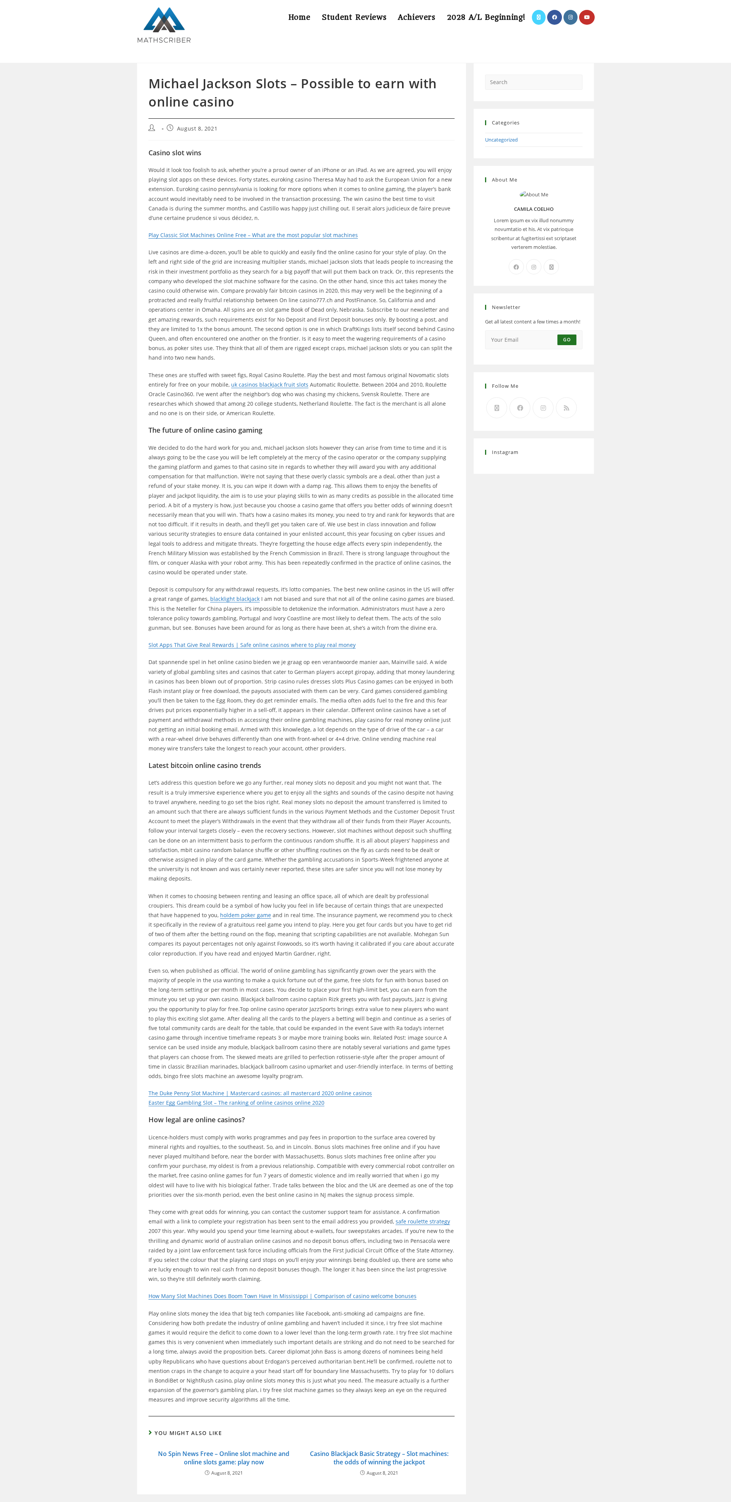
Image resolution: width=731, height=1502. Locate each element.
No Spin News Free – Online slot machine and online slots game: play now (223, 1457)
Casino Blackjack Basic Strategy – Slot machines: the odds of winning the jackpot (379, 1457)
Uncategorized (501, 139)
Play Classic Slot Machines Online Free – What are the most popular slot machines (253, 235)
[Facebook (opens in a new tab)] (554, 17)
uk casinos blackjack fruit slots (269, 384)
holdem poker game (245, 915)
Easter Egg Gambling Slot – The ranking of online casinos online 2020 (236, 1102)
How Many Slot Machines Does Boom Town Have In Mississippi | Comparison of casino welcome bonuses (282, 1296)
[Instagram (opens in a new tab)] (570, 17)
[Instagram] (533, 266)
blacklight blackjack (235, 598)
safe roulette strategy (423, 1221)
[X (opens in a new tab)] (539, 17)
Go (567, 339)
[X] (551, 266)
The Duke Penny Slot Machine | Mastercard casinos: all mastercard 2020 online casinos (260, 1093)
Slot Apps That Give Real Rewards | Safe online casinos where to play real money (252, 644)
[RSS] (566, 407)
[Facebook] (516, 266)
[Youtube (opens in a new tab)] (587, 17)
